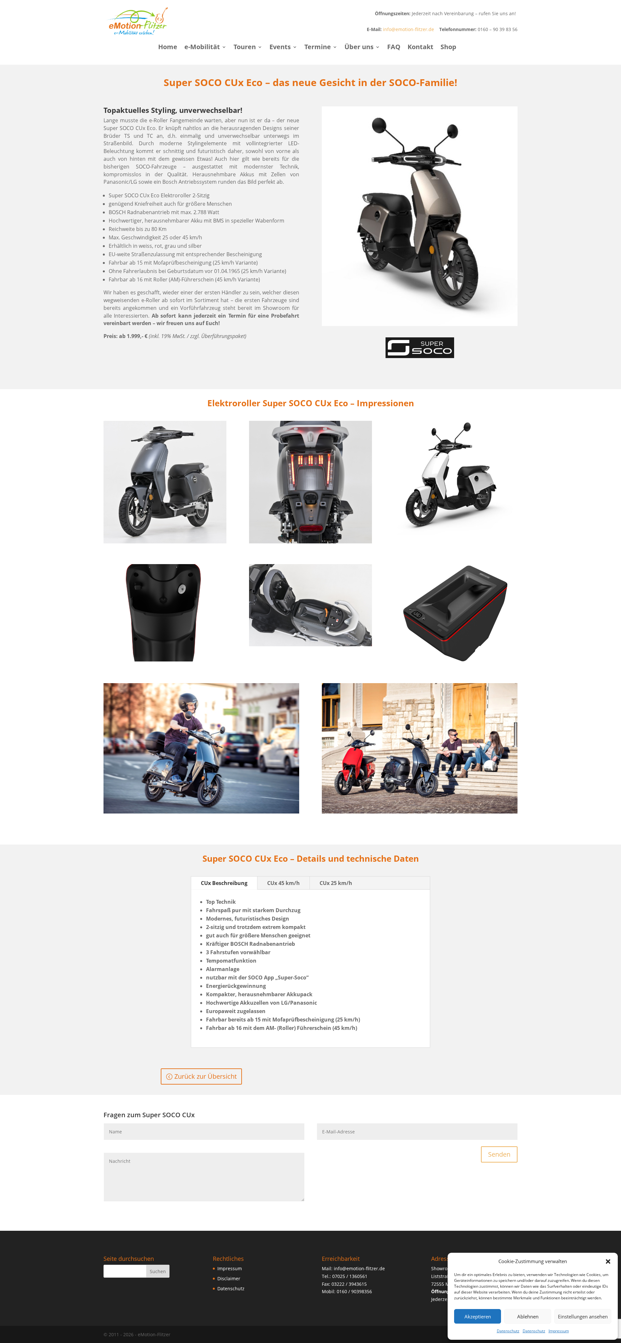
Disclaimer (228, 1278)
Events (280, 48)
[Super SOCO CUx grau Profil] (165, 542)
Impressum (559, 1331)
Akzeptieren (477, 1316)
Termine (317, 48)
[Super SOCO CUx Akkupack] (456, 661)
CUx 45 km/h (283, 883)
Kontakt (420, 48)
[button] (608, 1261)
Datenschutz (508, 1331)
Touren (245, 48)
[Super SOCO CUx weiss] (456, 533)
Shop (448, 48)
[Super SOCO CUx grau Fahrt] (201, 812)
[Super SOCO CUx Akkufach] (310, 644)
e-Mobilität (202, 48)
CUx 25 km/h (336, 883)
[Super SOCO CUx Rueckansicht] (310, 542)
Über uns (359, 48)
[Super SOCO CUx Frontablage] (165, 660)
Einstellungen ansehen (583, 1316)
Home (167, 48)
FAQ (393, 48)
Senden (499, 1154)
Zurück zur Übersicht (205, 1076)
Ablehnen (528, 1316)
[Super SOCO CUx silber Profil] (420, 324)
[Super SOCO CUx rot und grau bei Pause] (420, 812)
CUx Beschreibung (224, 883)
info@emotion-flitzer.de (408, 29)
